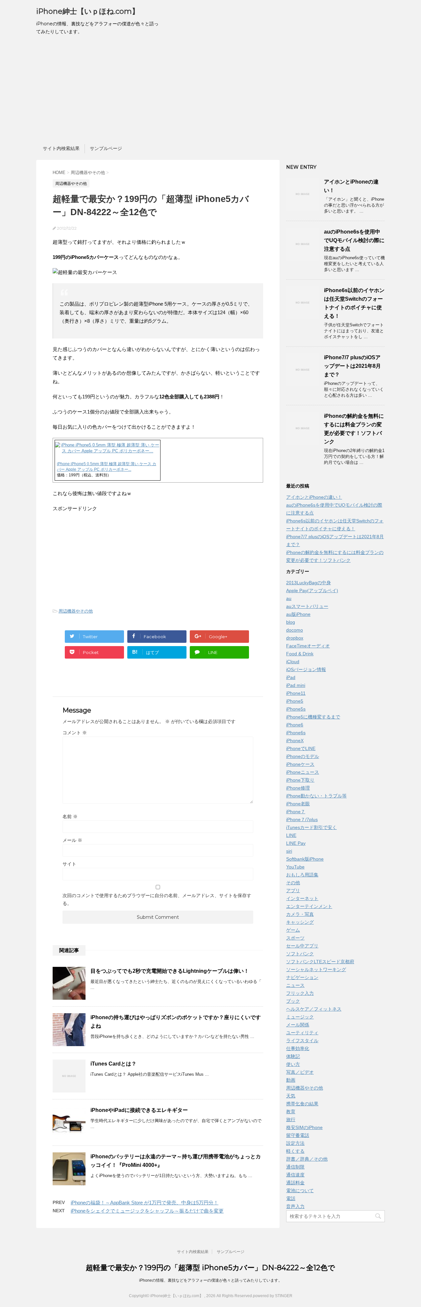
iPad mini (295, 685)
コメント (74, 732)
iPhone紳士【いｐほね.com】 (87, 11)
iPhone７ (295, 811)
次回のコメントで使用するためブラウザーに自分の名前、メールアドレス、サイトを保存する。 (156, 899)
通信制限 (295, 1166)
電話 (290, 1198)
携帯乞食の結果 (302, 1103)
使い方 (293, 1064)
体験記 (293, 1056)
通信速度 (295, 1174)
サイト (69, 864)
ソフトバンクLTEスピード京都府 (320, 961)
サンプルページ (106, 148)
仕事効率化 (297, 1048)
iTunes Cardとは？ (113, 1064)
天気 (290, 1095)
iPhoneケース (300, 764)
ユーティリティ (302, 1032)
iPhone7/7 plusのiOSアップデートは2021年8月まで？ (352, 366)
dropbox (294, 638)
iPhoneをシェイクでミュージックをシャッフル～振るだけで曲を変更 (147, 1211)
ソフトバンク (300, 953)
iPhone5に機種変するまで (313, 716)
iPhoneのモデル (302, 756)
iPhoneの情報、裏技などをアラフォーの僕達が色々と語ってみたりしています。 (210, 1280)
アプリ (293, 890)
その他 (293, 882)
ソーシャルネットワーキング (316, 969)
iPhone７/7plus (302, 819)
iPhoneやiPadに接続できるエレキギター (139, 1110)
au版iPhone (298, 614)
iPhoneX (295, 740)
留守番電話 (297, 1135)
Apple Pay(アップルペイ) (312, 590)
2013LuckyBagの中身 (308, 582)
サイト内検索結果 (61, 148)
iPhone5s (296, 709)
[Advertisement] (210, 91)
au (288, 598)
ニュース (295, 985)
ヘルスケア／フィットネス (313, 1009)
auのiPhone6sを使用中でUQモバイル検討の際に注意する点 (354, 240)
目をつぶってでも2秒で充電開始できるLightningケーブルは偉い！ (169, 971)
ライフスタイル (302, 1040)
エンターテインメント (309, 906)
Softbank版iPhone (305, 859)
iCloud (292, 661)
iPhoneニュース (302, 772)
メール (72, 840)
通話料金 (295, 1182)
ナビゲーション (302, 977)
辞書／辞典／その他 (307, 1159)
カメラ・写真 (300, 914)
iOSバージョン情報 (306, 669)
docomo (294, 630)
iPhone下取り (300, 780)
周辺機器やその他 (76, 611)
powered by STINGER (272, 1296)
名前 (70, 816)
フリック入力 (300, 993)
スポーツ (295, 938)
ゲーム (293, 930)
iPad (290, 677)
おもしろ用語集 (302, 874)
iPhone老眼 (298, 803)
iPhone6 (294, 724)
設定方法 (295, 1143)
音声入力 (295, 1206)
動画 (290, 1080)
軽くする (295, 1151)
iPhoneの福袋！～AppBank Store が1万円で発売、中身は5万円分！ (144, 1202)
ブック (293, 1001)
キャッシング (300, 922)
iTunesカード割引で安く (311, 827)
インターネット (302, 898)
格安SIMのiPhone (304, 1127)
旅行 (290, 1119)
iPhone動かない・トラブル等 (316, 795)
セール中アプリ (302, 945)
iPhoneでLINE (300, 748)
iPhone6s (296, 732)
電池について (300, 1190)
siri (289, 851)
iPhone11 (296, 693)
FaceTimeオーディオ (308, 645)
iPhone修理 (298, 788)
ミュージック (300, 1016)
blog (290, 622)
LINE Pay (296, 843)
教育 (290, 1111)
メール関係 (297, 1024)
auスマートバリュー (307, 606)
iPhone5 (294, 701)
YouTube (295, 866)
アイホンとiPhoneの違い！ (314, 497)
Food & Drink (299, 653)
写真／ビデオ (300, 1072)
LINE (291, 835)
